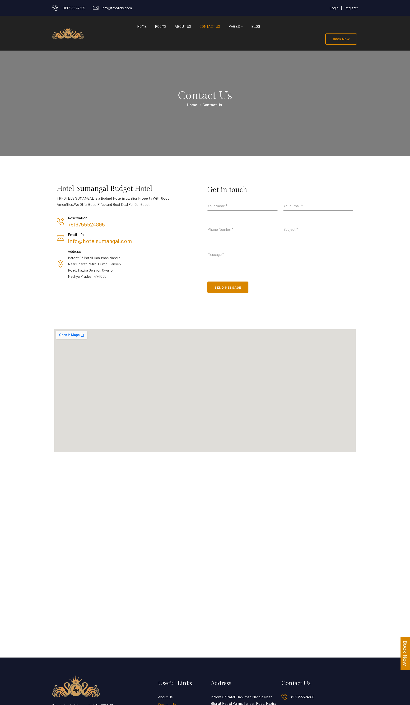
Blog (255, 26)
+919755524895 (73, 7)
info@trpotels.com (117, 7)
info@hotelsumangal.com (100, 240)
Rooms (160, 26)
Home (142, 26)
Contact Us (210, 26)
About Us (183, 26)
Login (334, 7)
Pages (234, 26)
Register (351, 7)
